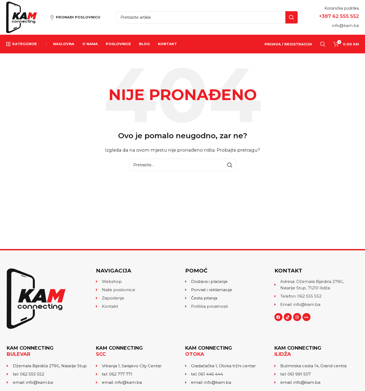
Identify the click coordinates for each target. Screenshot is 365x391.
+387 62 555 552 (339, 16)
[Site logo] (21, 16)
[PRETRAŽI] (291, 17)
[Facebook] (278, 317)
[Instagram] (297, 317)
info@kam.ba (345, 25)
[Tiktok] (288, 317)
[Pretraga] (322, 44)
